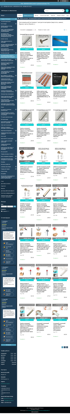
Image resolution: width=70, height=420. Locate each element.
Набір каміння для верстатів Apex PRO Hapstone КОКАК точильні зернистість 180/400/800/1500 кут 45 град (43, 95)
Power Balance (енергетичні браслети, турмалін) (7, 122)
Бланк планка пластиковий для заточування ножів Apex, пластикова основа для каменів (58, 55)
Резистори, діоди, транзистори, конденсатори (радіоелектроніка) (7, 100)
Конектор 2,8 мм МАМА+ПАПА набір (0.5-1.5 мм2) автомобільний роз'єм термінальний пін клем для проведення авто (9, 313)
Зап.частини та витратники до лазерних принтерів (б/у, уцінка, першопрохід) (8, 176)
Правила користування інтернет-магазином (6, 196)
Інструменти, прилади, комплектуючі (6, 110)
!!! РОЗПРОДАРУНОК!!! (6, 21)
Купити (27, 49)
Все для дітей (4, 151)
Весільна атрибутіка (5, 164)
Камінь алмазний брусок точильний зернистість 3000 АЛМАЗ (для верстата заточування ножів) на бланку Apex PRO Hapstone (59, 132)
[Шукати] (63, 10)
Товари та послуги (28, 15)
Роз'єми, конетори (5, 53)
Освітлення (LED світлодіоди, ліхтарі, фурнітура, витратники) (7, 72)
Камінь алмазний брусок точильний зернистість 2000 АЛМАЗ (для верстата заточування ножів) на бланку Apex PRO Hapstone (43, 132)
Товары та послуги (5, 19)
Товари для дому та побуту (7, 154)
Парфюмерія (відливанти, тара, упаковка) (8, 133)
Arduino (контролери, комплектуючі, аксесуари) (7, 79)
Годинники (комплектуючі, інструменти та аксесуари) (7, 159)
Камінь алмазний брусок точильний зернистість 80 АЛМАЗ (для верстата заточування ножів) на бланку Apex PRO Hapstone (26, 57)
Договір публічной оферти (7, 190)
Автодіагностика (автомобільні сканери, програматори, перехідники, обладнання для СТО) (7, 35)
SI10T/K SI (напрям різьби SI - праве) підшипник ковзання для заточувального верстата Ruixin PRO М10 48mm (26, 207)
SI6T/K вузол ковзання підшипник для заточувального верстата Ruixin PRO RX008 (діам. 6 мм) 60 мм (27, 169)
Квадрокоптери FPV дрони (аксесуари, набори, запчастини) (7, 63)
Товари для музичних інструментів (6, 145)
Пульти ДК (3, 136)
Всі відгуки (8, 344)
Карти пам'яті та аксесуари (7, 138)
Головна (20, 15)
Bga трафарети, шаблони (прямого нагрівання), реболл (7, 76)
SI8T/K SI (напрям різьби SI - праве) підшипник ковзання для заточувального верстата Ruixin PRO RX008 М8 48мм (60, 170)
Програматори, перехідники (7, 94)
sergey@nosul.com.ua (8, 400)
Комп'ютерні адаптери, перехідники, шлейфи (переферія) (6, 87)
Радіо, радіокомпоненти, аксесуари (6, 42)
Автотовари (3, 23)
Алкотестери (4, 171)
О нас (2, 181)
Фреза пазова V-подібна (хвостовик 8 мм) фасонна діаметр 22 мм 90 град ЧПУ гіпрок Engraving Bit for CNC (43, 246)
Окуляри (3, 162)
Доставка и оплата (5, 183)
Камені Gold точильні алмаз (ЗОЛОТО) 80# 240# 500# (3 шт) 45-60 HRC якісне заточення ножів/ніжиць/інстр (59, 94)
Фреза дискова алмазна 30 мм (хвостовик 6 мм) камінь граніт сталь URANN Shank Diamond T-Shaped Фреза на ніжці (43, 56)
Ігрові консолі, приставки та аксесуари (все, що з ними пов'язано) (7, 148)
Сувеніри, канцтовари (6, 166)
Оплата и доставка (44, 15)
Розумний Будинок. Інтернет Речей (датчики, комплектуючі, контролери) (8, 113)
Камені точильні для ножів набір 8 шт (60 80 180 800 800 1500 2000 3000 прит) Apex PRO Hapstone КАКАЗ (26, 94)
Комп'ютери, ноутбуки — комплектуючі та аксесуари (7, 60)
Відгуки (3, 188)
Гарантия (53, 15)
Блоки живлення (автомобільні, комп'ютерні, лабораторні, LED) (7, 49)
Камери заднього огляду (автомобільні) (6, 27)
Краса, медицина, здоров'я (7, 156)
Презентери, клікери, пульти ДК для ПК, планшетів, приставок (7, 83)
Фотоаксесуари (4, 119)
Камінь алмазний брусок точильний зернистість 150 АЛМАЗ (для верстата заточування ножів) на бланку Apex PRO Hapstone (26, 132)
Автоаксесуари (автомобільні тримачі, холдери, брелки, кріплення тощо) (7, 45)
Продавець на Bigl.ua (35, 409)
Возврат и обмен (61, 15)
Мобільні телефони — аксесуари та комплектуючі (7, 128)
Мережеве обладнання (6, 130)
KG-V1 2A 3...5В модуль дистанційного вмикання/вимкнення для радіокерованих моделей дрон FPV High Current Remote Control (9, 235)
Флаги (2, 107)
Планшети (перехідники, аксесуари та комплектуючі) (7, 91)
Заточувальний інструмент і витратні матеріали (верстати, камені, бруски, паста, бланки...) (8, 56)
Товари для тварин (5, 169)
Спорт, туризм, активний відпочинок (6, 141)
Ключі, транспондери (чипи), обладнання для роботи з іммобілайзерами (7, 30)
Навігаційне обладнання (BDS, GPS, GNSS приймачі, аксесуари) (8, 104)
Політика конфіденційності (8, 193)
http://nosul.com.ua (8, 398)
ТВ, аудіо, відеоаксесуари (7, 117)
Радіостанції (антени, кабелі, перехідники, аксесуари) (7, 97)
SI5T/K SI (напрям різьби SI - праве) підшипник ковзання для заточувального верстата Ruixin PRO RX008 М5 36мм (43, 170)
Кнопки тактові (4, 38)
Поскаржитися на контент (33, 410)
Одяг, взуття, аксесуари (6, 125)
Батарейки (3, 173)
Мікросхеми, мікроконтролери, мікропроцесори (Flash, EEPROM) (8, 68)
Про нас (36, 15)
